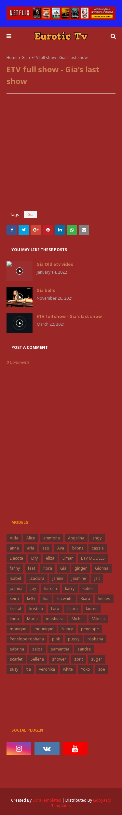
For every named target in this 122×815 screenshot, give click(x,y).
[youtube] (75, 748)
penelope (90, 629)
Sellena (37, 659)
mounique (43, 629)
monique (18, 629)
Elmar (67, 558)
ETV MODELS (93, 558)
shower (59, 659)
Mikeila (98, 619)
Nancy (67, 629)
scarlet (16, 659)
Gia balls (45, 290)
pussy (73, 639)
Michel (78, 619)
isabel (15, 578)
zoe (101, 669)
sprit (78, 659)
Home (12, 57)
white (68, 669)
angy (97, 538)
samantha (60, 649)
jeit (97, 578)
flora (47, 568)
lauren (92, 608)
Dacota (16, 558)
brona (78, 548)
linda (14, 619)
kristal (15, 608)
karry (70, 588)
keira (14, 598)
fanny (15, 568)
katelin (89, 588)
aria (30, 548)
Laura (72, 608)
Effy (34, 558)
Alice (30, 538)
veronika (47, 669)
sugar (96, 659)
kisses (104, 598)
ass (45, 548)
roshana (95, 639)
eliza (50, 558)
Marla (32, 619)
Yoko (85, 669)
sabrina (17, 649)
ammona (51, 538)
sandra (84, 649)
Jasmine (79, 578)
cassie (98, 548)
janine (57, 578)
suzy (14, 669)
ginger (81, 568)
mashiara (54, 619)
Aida (14, 538)
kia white (65, 598)
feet (31, 568)
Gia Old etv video (55, 264)
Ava (60, 548)
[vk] (46, 748)
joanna (16, 588)
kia (45, 598)
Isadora (36, 578)
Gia (24, 57)
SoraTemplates (47, 800)
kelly (31, 598)
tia (28, 669)
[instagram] (19, 748)
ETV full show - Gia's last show (69, 316)
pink (56, 639)
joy (33, 588)
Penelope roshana (27, 639)
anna (14, 548)
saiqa (37, 649)
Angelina (76, 538)
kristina (36, 608)
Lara (55, 608)
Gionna (101, 568)
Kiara (85, 598)
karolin (50, 588)
